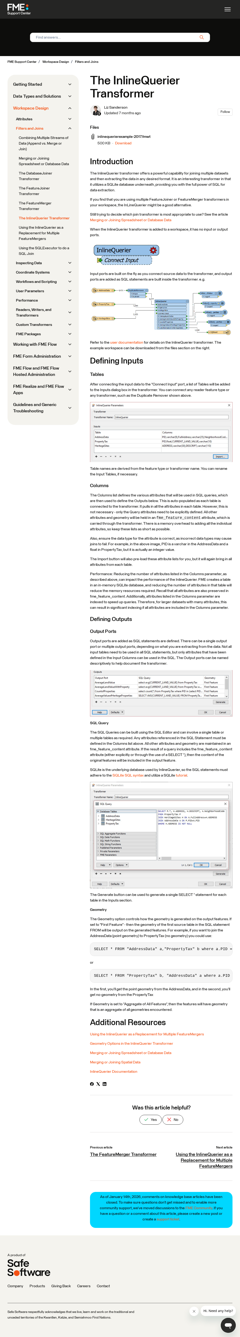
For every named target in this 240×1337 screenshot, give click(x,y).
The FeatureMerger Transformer (123, 1154)
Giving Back (61, 1286)
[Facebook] (92, 1085)
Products (37, 1286)
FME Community (198, 1208)
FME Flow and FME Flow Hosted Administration (36, 371)
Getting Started (27, 84)
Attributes (24, 119)
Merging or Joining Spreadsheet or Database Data (130, 220)
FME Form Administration (37, 356)
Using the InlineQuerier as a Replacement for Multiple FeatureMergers (147, 1034)
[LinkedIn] (104, 1085)
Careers (83, 1286)
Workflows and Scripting (36, 282)
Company (15, 1286)
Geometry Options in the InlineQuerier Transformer (131, 1043)
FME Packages (28, 334)
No (175, 1120)
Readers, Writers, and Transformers (33, 312)
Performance (27, 300)
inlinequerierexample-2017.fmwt (124, 137)
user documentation (126, 342)
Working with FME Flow (35, 344)
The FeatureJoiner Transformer (34, 191)
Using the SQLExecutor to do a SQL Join (44, 251)
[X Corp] (98, 1085)
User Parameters (30, 291)
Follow (225, 112)
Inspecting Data (29, 263)
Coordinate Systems (33, 272)
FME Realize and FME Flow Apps (38, 390)
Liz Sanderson (116, 107)
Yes (153, 1120)
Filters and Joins (86, 62)
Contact (103, 1286)
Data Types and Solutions (37, 96)
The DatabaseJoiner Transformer (35, 176)
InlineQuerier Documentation (113, 1071)
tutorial (181, 775)
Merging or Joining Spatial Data (115, 1062)
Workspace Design (55, 62)
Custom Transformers (34, 325)
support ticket (168, 1219)
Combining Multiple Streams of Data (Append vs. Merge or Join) (43, 143)
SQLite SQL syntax (128, 775)
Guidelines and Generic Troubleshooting (34, 408)
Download (123, 143)
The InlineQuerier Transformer (44, 218)
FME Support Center (22, 62)
